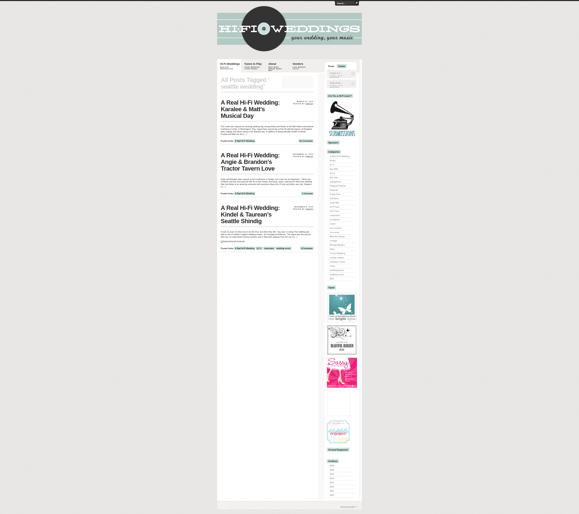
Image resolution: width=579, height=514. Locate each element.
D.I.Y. (259, 248)
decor (332, 173)
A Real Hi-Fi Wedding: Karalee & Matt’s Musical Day (250, 109)
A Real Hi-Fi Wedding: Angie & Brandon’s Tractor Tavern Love (250, 162)
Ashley (309, 104)
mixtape (333, 241)
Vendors (299, 66)
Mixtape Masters (337, 245)
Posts (331, 66)
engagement (335, 182)
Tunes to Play (253, 66)
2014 (332, 478)
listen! (332, 224)
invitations (335, 219)
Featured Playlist (337, 186)
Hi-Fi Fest (334, 211)
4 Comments (307, 248)
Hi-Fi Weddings (230, 66)
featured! (334, 190)
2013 (332, 482)
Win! (332, 279)
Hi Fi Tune (334, 207)
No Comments (306, 141)
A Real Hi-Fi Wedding (244, 141)
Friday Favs (335, 194)
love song (334, 232)
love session (336, 228)
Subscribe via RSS (347, 507)
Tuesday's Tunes (337, 262)
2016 (332, 470)
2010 (332, 495)
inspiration (269, 248)
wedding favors (337, 270)
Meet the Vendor (337, 236)
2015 (332, 474)
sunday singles (337, 257)
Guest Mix (334, 203)
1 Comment (307, 193)
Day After (334, 169)
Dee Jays (334, 177)
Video (332, 266)
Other (332, 249)
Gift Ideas (334, 198)
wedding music (283, 248)
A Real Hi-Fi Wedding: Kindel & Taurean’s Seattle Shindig (250, 214)
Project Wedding (337, 253)
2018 (332, 466)
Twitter (341, 66)
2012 (332, 487)
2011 (332, 491)
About (275, 66)
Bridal (332, 160)
